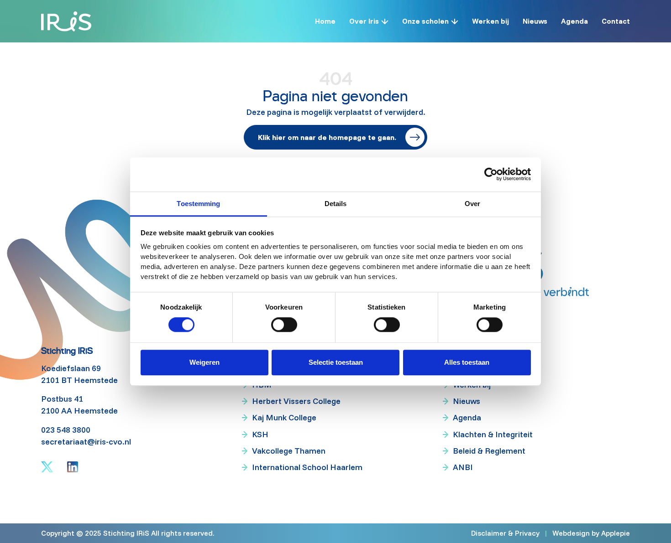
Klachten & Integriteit (493, 434)
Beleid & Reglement (489, 450)
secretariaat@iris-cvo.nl (86, 441)
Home (325, 21)
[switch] (284, 325)
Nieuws (535, 21)
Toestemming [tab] (198, 203)
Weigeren (204, 362)
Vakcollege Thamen (288, 450)
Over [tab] (472, 203)
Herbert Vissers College (296, 401)
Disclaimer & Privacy (505, 533)
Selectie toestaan (336, 362)
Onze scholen (425, 21)
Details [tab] (336, 203)
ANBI (463, 467)
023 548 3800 (65, 429)
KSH (260, 434)
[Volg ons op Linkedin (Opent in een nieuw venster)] (72, 466)
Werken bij (490, 21)
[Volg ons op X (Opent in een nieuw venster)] (47, 466)
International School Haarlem (307, 467)
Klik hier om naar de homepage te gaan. (327, 137)
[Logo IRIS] (66, 21)
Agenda (574, 21)
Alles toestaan (466, 362)
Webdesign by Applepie (591, 533)
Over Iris (364, 21)
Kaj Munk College (284, 417)
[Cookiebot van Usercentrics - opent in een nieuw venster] (491, 174)
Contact (616, 21)
